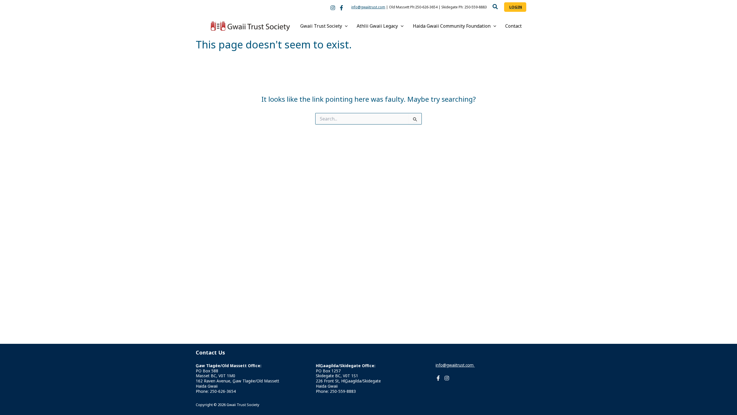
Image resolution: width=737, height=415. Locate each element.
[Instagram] (332, 7)
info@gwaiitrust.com (368, 7)
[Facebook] (341, 7)
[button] (495, 7)
